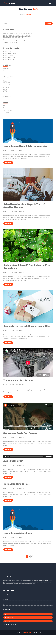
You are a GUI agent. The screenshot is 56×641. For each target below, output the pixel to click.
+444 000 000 (10, 617)
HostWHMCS (27, 632)
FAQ (5, 596)
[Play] (5, 456)
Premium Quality (12, 53)
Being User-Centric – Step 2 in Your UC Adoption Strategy (17, 33)
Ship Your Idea (11, 59)
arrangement (6, 85)
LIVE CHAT (9, 614)
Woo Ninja (10, 51)
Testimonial (7, 599)
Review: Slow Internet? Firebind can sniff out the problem (17, 35)
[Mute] (47, 456)
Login (6, 601)
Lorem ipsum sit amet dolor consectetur (13, 37)
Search (49, 23)
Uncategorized (7, 96)
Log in (4, 105)
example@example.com (12, 621)
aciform (5, 80)
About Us (7, 594)
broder (5, 89)
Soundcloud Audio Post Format (20, 433)
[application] (28, 456)
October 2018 (6, 68)
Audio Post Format (13, 461)
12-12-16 (12, 150)
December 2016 (7, 71)
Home (21, 14)
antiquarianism (6, 82)
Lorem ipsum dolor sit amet (18, 533)
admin (6, 150)
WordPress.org (7, 112)
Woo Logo (10, 55)
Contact (6, 604)
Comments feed (7, 110)
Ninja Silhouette (11, 57)
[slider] (50, 456)
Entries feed (6, 108)
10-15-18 (12, 211)
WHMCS (10, 3)
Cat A (4, 94)
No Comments (20, 150)
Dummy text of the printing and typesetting (14, 40)
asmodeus (6, 87)
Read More (8, 162)
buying (5, 91)
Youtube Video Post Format (10, 42)
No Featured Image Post (16, 484)
